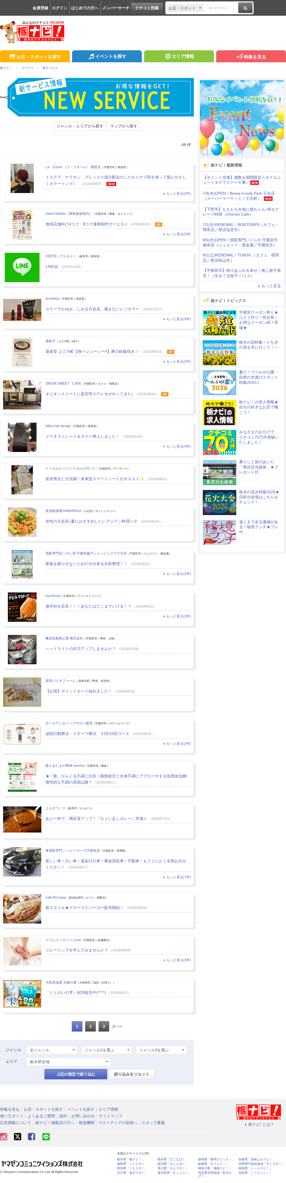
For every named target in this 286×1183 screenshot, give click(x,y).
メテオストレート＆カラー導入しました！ (83, 436)
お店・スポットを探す (38, 56)
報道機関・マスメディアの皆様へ (108, 1122)
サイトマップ (110, 1116)
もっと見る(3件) (178, 616)
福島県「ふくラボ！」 (132, 1163)
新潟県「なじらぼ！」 (173, 1163)
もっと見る (271, 286)
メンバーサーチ (116, 8)
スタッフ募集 (153, 1122)
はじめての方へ (85, 8)
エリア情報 (183, 56)
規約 (63, 1116)
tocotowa (52, 299)
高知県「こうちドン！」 (255, 1172)
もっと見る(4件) (178, 319)
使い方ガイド (11, 1116)
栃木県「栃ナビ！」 (131, 1159)
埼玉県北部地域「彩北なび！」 (215, 1174)
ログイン (60, 8)
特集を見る (255, 56)
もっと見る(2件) (178, 194)
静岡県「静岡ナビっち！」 (216, 1159)
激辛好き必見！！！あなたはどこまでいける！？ (89, 606)
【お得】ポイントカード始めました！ (79, 691)
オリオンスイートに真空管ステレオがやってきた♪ (90, 394)
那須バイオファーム (61, 681)
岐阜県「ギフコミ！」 (213, 1163)
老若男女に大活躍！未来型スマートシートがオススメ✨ (95, 479)
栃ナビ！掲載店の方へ (55, 1122)
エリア (11, 1061)
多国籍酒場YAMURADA (63, 511)
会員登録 (40, 8)
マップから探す (123, 126)
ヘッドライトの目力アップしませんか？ (81, 648)
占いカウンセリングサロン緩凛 (69, 723)
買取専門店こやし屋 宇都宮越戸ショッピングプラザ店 (86, 553)
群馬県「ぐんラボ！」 (132, 1168)
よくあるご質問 (41, 1116)
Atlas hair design (58, 426)
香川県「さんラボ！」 (173, 1168)
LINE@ (52, 266)
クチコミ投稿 (147, 8)
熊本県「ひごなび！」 (173, 1159)
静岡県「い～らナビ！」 (255, 1168)
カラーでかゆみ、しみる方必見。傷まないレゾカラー (92, 309)
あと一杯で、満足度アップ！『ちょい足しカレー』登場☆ (96, 818)
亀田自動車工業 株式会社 (64, 638)
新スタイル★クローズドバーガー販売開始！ (85, 907)
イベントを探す (111, 56)
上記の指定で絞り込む (76, 1074)
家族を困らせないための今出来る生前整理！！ (87, 563)
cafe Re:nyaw (56, 897)
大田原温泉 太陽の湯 (61, 982)
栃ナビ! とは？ (261, 1124)
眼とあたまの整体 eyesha (65, 766)
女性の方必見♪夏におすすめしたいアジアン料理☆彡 (91, 521)
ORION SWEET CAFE (63, 383)
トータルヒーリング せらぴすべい (71, 468)
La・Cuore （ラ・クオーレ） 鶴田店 (73, 167)
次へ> (117, 1026)
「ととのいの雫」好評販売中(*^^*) (76, 992)
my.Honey (53, 596)
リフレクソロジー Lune (63, 940)
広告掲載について (15, 1122)
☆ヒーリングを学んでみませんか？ (77, 950)
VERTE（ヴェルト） (61, 256)
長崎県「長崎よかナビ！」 (257, 1159)
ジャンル (13, 1050)
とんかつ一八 (56, 808)
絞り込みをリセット (131, 1074)
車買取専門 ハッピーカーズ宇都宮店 (73, 851)
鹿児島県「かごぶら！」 (174, 1172)
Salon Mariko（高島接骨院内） (69, 214)
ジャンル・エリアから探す (79, 126)
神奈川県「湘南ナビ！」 (215, 1168)
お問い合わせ (83, 1116)
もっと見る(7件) (178, 877)
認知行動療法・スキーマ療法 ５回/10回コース (87, 733)
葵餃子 (51, 341)
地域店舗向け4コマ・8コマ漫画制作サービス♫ (86, 224)
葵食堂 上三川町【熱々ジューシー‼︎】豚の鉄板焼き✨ (92, 351)
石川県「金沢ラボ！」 (132, 1172)
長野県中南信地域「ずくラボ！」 (262, 1163)
